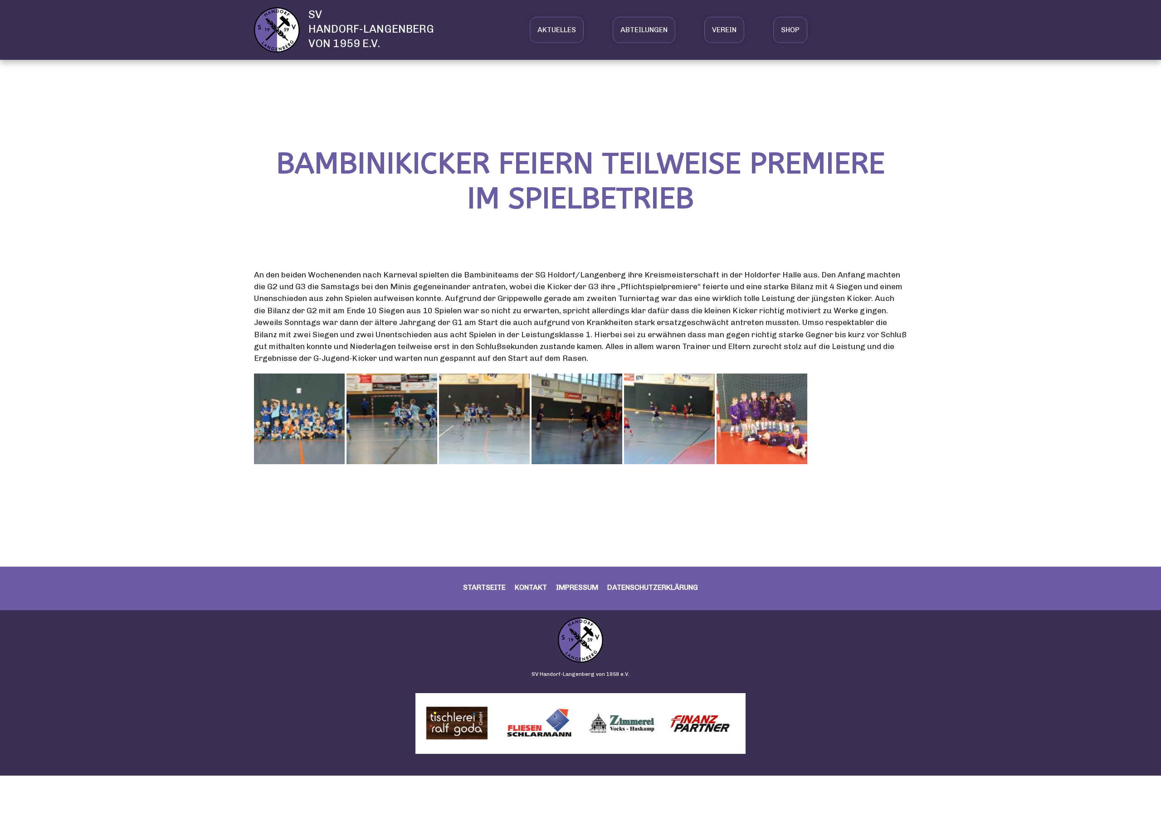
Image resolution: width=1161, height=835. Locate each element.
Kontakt (531, 587)
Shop (790, 29)
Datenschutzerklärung (652, 587)
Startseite (484, 587)
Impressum (577, 587)
